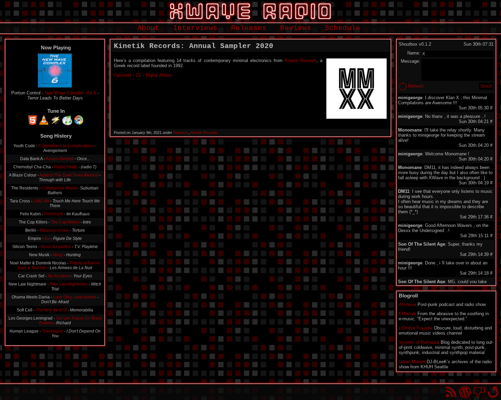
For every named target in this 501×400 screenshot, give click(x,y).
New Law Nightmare (69, 284)
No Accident (59, 276)
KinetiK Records (204, 132)
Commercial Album (59, 188)
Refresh (415, 86)
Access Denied (60, 158)
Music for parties (56, 246)
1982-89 (41, 201)
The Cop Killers (65, 222)
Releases (249, 28)
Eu (47, 238)
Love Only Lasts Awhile (74, 297)
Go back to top (493, 392)
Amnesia (407, 304)
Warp (58, 254)
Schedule (342, 28)
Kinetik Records (301, 60)
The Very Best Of (51, 310)
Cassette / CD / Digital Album (143, 75)
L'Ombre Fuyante (415, 327)
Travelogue (52, 331)
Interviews (195, 28)
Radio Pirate (65, 167)
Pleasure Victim (54, 230)
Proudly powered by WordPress (465, 392)
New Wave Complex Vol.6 (70, 92)
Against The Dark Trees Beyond (69, 175)
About (148, 28)
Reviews (295, 28)
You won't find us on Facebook (479, 392)
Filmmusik (53, 214)
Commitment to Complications (66, 145)
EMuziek (407, 313)
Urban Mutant (412, 361)
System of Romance (419, 342)
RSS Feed (451, 392)
